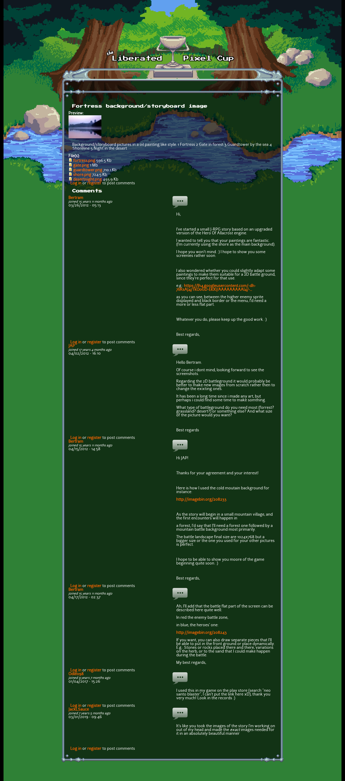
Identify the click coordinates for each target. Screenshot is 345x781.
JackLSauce (79, 709)
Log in (75, 183)
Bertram (76, 198)
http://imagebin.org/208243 (201, 633)
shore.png (82, 175)
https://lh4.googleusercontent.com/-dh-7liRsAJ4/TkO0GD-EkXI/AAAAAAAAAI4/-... (216, 288)
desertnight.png (87, 180)
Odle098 (76, 674)
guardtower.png (87, 170)
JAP (72, 346)
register (94, 183)
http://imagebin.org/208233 (201, 500)
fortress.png (84, 161)
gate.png (81, 165)
